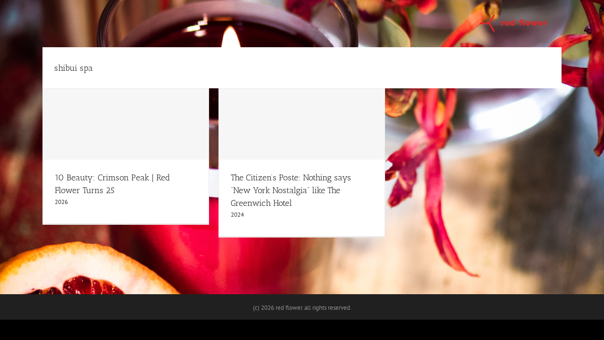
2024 (237, 215)
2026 (61, 202)
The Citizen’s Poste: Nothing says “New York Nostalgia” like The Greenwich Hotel (291, 190)
